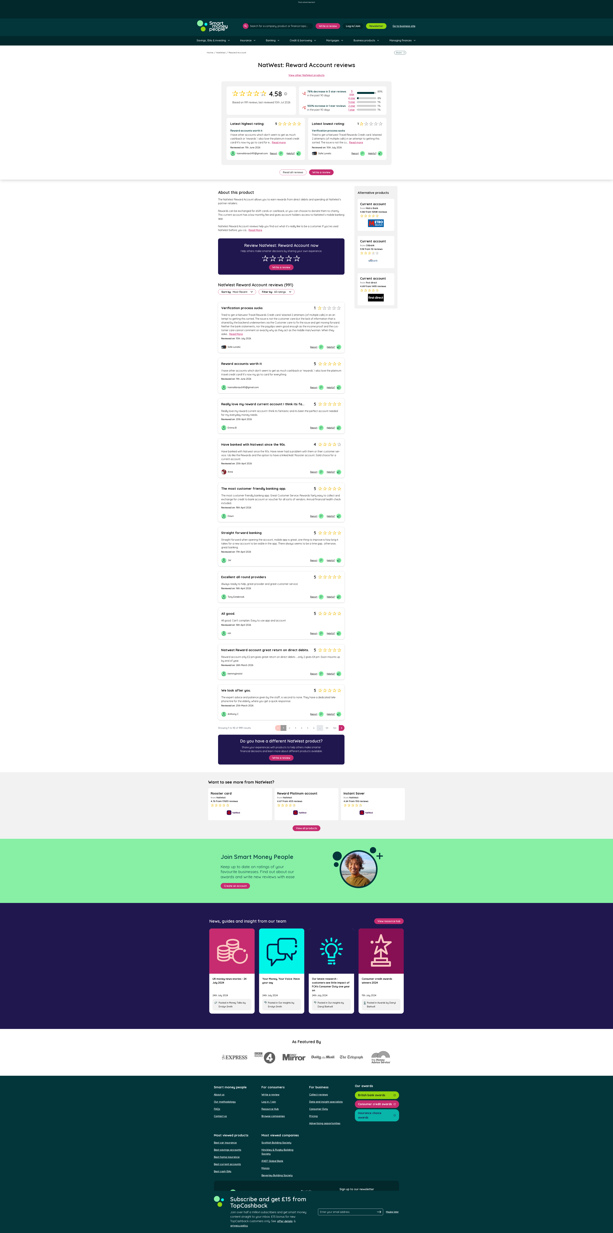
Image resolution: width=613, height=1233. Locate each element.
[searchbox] (278, 26)
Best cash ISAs (222, 1171)
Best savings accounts (227, 1149)
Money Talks (235, 1002)
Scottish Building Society (276, 1142)
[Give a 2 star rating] (273, 258)
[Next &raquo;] (341, 728)
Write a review (328, 26)
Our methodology (225, 1101)
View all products (306, 828)
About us (219, 1094)
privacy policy (239, 1225)
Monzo (265, 1168)
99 (327, 728)
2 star (351, 105)
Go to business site (404, 26)
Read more (279, 142)
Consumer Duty (318, 1109)
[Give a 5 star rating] (297, 258)
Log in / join (268, 1101)
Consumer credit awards (375, 1104)
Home (210, 52)
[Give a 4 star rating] (289, 258)
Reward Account (237, 52)
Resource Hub (270, 1109)
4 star (351, 98)
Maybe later (392, 1211)
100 (334, 728)
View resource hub (389, 921)
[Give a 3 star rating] (281, 258)
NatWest (221, 52)
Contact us (220, 1116)
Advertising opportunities (324, 1123)
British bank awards (371, 1095)
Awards (381, 1002)
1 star (351, 109)
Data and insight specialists (326, 1101)
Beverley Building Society (277, 1175)
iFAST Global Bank (272, 1161)
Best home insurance (227, 1157)
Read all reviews (293, 172)
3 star (351, 102)
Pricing (313, 1116)
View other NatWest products (306, 75)
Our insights (284, 1002)
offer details (285, 1221)
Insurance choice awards (369, 1115)
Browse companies (273, 1116)
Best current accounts (227, 1164)
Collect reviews (318, 1094)
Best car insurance (225, 1142)
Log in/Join (353, 26)
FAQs (217, 1109)
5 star (351, 93)
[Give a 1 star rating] (265, 258)
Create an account (235, 885)
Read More (255, 230)
